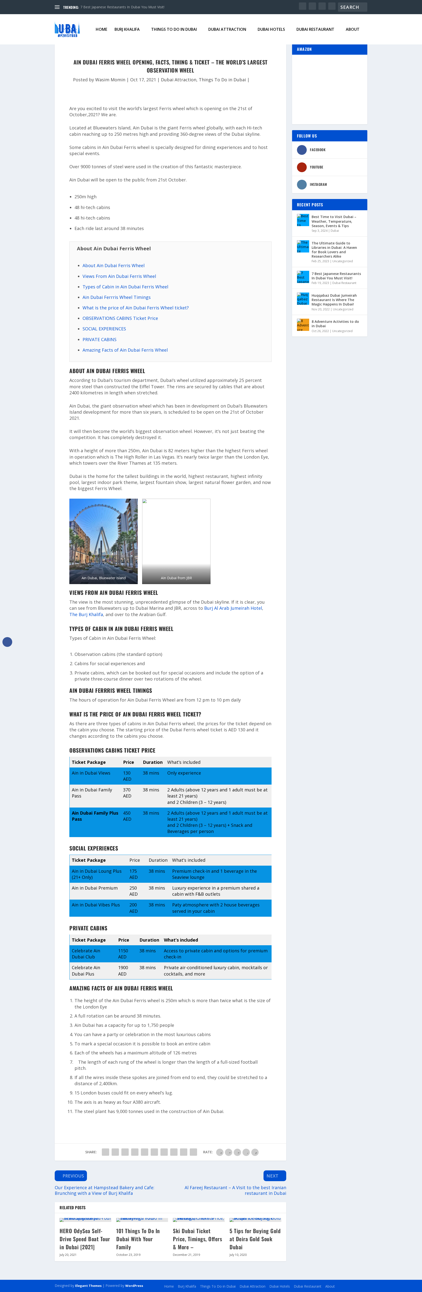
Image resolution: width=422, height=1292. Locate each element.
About (352, 29)
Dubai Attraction (227, 29)
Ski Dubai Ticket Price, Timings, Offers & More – (197, 1239)
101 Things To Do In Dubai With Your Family (138, 1239)
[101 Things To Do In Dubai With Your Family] (142, 1220)
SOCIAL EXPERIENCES (104, 329)
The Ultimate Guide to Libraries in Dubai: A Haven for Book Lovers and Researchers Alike (334, 250)
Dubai (335, 231)
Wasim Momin (110, 80)
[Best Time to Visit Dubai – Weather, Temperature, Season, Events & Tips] (303, 220)
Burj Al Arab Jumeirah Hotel (233, 608)
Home (101, 29)
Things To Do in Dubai (174, 29)
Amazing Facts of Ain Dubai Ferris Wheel (125, 350)
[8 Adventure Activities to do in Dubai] (303, 325)
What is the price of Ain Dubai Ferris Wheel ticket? (136, 308)
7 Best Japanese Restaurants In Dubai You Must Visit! (122, 7)
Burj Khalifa (127, 29)
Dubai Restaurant (315, 29)
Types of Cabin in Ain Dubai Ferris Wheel (125, 287)
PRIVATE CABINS (99, 339)
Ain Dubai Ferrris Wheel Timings (117, 297)
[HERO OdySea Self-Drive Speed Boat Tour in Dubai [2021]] (85, 1220)
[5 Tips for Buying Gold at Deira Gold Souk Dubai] (255, 1220)
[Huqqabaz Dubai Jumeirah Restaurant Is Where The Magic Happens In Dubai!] (303, 299)
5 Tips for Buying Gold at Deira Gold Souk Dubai (255, 1239)
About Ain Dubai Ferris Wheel (114, 265)
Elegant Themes (88, 1285)
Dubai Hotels (271, 29)
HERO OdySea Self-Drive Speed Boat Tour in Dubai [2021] (85, 1239)
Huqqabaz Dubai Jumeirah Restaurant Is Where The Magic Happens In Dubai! (334, 299)
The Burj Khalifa (86, 614)
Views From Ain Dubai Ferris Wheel (119, 276)
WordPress (134, 1285)
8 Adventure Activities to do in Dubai (335, 323)
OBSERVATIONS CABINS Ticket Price (120, 318)
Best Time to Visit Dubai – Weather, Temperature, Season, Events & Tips (334, 221)
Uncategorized (342, 261)
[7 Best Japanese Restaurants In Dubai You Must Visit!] (303, 277)
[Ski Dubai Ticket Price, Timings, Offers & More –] (199, 1220)
